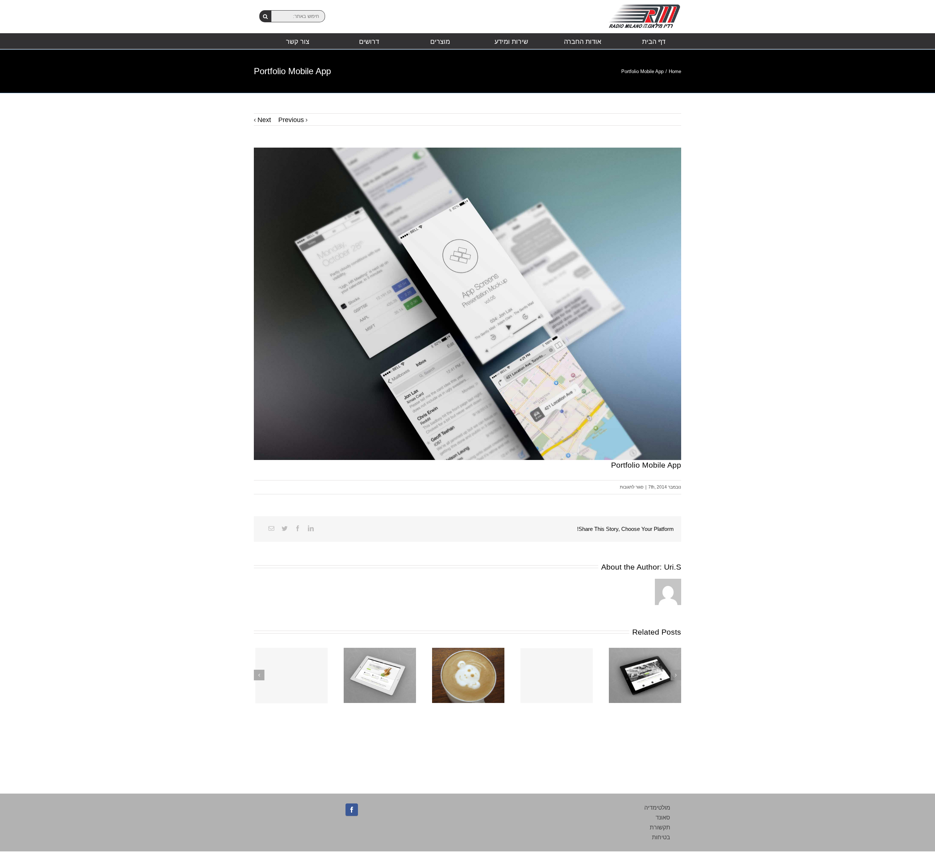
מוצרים (440, 41)
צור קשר (297, 41)
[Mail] (271, 528)
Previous (291, 119)
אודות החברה (582, 41)
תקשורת (660, 827)
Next (264, 119)
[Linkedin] (311, 528)
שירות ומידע (511, 41)
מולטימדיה (657, 808)
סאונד (663, 817)
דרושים (369, 41)
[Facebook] (298, 528)
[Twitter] (284, 528)
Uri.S (672, 567)
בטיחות (661, 837)
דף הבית (653, 41)
